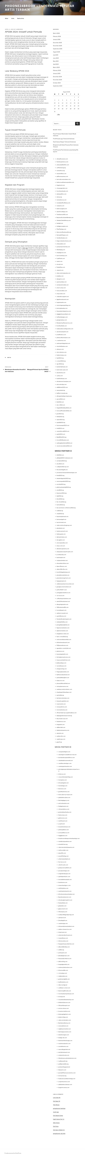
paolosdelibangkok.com (63, 677)
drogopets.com (61, 724)
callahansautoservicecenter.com (65, 584)
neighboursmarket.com (64, 1029)
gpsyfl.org (59, 742)
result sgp (56, 1112)
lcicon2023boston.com (63, 440)
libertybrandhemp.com (64, 1023)
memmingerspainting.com (64, 305)
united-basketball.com (64, 859)
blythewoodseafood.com (63, 674)
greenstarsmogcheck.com (64, 578)
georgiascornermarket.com (64, 586)
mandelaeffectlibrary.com (63, 203)
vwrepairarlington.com (64, 751)
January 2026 (56, 39)
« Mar (58, 114)
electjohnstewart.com (64, 1052)
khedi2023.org (60, 475)
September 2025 (57, 48)
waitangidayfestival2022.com (64, 443)
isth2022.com (60, 455)
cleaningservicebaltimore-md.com (67, 754)
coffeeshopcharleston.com (64, 598)
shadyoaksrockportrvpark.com (65, 551)
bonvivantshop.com (62, 255)
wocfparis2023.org (62, 460)
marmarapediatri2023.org (63, 481)
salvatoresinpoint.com (62, 331)
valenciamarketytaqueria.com (66, 847)
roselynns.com (60, 205)
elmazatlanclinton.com (63, 563)
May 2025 (56, 61)
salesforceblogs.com (62, 211)
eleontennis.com (61, 372)
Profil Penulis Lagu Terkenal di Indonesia (63, 138)
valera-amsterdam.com (64, 1020)
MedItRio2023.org (61, 437)
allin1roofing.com (62, 961)
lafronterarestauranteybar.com (66, 894)
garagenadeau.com (62, 320)
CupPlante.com (61, 258)
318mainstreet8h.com (62, 607)
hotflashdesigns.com (62, 317)
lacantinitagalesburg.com (63, 572)
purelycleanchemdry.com (63, 246)
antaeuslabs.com (61, 243)
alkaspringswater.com (62, 604)
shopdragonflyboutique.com (64, 692)
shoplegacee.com (61, 252)
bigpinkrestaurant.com (63, 299)
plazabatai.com (61, 528)
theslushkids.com (63, 903)
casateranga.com (63, 923)
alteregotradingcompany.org (64, 396)
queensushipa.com (62, 282)
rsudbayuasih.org (62, 1061)
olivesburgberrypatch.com (65, 900)
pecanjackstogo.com (63, 870)
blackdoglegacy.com (63, 800)
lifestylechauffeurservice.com (64, 323)
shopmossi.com (62, 932)
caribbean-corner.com (64, 987)
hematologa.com (62, 785)
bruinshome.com (62, 882)
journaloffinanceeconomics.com (67, 1072)
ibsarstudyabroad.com (62, 516)
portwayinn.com (62, 952)
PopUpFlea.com (61, 267)
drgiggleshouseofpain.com (64, 314)
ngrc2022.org (60, 364)
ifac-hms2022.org (61, 502)
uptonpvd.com (62, 917)
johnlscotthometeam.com (63, 337)
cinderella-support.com (63, 296)
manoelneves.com (61, 200)
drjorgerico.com (61, 279)
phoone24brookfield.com (63, 683)
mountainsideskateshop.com (66, 999)
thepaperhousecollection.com (66, 944)
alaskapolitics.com (61, 194)
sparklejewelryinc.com (64, 876)
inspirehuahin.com (61, 302)
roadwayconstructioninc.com (64, 689)
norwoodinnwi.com (63, 1026)
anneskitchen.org (62, 844)
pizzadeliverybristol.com (63, 575)
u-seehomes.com (61, 340)
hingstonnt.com (61, 185)
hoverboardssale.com (62, 191)
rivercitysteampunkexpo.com (66, 993)
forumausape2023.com (63, 425)
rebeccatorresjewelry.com (63, 273)
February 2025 (57, 70)
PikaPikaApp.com (61, 229)
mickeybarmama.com (62, 686)
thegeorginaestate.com (63, 671)
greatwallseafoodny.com (64, 812)
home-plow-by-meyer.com (65, 794)
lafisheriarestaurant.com (63, 642)
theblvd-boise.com (61, 355)
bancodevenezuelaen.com (64, 179)
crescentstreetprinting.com (65, 777)
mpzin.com (59, 261)
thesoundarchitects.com (64, 958)
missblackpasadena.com (65, 841)
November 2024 (57, 79)
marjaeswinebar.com (62, 560)
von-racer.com (60, 595)
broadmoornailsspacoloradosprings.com (69, 838)
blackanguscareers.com (64, 1031)
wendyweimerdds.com (63, 285)
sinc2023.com (60, 463)
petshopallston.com (63, 829)
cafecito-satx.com (63, 865)
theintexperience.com (62, 161)
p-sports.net (61, 823)
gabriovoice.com (62, 818)
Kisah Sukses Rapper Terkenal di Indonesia (64, 142)
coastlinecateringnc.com (64, 763)
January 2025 (56, 73)
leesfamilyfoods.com (62, 366)
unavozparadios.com (62, 542)
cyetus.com (60, 375)
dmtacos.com (62, 774)
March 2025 (56, 67)
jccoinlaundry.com (61, 554)
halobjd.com (60, 223)
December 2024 (57, 76)
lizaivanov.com (62, 788)
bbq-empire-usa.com (62, 718)
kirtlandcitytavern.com (64, 1002)
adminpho (19, 29)
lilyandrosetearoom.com (64, 897)
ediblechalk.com (61, 727)
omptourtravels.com (63, 1055)
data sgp (25, 248)
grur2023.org (60, 413)
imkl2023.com (60, 428)
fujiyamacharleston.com (63, 627)
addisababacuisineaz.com (65, 1084)
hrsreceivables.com (62, 290)
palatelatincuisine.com (64, 797)
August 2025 (56, 52)
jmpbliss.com (60, 276)
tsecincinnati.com (61, 522)
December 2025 (57, 42)
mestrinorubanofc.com (64, 1043)
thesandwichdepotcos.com (64, 311)
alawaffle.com (62, 853)
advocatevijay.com (62, 384)
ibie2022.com (60, 402)
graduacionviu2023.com (64, 867)
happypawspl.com (61, 581)
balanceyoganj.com (62, 208)
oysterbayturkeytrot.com (64, 891)
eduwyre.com (60, 349)
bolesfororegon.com (63, 1034)
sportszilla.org (60, 695)
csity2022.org (60, 513)
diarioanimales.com (62, 537)
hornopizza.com (62, 780)
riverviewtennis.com (62, 710)
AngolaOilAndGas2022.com (64, 408)
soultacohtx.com (61, 736)
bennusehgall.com (61, 519)
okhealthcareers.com (62, 159)
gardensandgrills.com (64, 979)
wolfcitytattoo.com (63, 888)
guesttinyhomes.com (63, 791)
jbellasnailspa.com (61, 663)
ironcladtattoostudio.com (65, 879)
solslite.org (61, 949)
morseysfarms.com (62, 707)
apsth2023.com (61, 434)
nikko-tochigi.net (62, 985)
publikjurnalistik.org (63, 1064)
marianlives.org (61, 170)
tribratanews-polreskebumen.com (67, 1058)
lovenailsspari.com (61, 610)
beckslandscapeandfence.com (66, 757)
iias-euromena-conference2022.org (66, 507)
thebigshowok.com (63, 806)
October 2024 (57, 83)
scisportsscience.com (64, 1081)
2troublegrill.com (62, 920)
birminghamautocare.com (63, 657)
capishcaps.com (61, 739)
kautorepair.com (61, 557)
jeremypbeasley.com (62, 308)
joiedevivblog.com (63, 1017)
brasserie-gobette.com (63, 701)
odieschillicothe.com (62, 569)
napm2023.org (60, 419)
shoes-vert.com (61, 545)
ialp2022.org (60, 496)
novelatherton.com (63, 1046)
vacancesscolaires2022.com (64, 446)
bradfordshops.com (62, 378)
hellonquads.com (61, 534)
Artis (12, 18)
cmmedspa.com (62, 973)
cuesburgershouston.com (65, 766)
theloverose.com (62, 815)
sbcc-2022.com (61, 405)
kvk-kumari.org (62, 1075)
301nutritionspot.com (64, 1005)
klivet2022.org (60, 499)
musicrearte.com (61, 704)
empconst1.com (61, 293)
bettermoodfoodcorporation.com (65, 182)
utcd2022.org (60, 490)
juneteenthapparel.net (64, 1067)
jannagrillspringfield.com (63, 625)
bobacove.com (60, 680)
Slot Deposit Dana (58, 1115)
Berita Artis (20, 18)
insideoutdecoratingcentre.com (65, 328)
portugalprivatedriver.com (63, 592)
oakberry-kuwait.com (62, 613)
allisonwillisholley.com (64, 947)
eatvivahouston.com (63, 803)
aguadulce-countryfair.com (64, 648)
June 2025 (56, 58)
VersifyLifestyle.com (62, 238)
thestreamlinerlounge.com (65, 1040)
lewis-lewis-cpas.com (62, 369)
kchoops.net (61, 996)
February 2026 (57, 36)
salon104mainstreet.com (63, 601)
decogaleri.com (61, 540)
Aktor (6, 18)
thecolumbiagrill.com (62, 469)
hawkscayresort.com (62, 531)
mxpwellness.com (63, 938)
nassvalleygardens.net (64, 1049)
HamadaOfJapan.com (62, 235)
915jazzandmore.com (62, 645)
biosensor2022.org (61, 493)
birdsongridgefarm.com (64, 1014)
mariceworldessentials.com (64, 639)
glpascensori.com (63, 908)
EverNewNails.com (62, 325)
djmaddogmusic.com (63, 955)
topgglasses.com (62, 835)
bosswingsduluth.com (62, 654)
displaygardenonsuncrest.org (64, 715)
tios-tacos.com (62, 862)
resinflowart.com (62, 821)
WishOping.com (61, 249)
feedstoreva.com (61, 721)
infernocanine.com (63, 941)
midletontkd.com (62, 976)
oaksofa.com (60, 733)
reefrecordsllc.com (63, 850)
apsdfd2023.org (61, 422)
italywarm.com (62, 1070)
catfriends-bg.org (61, 167)
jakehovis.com (60, 651)
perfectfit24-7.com (62, 589)
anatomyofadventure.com (65, 967)
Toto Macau (56, 1105)
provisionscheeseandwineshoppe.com (67, 472)
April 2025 (56, 64)
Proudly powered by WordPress (12, 1153)
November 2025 (57, 45)
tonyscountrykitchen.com (63, 660)
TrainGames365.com (62, 214)
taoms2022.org (61, 504)
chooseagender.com (62, 188)
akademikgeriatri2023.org (63, 478)
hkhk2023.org (60, 416)
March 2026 (56, 33)
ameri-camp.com (61, 287)
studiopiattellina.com (62, 622)
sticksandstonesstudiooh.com (66, 926)
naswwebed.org (61, 390)
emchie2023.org (61, 484)
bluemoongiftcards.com (64, 990)
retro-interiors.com (61, 352)
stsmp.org (59, 197)
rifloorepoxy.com (62, 911)
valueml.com (60, 270)
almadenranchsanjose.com (64, 381)
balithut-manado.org (62, 393)
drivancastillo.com (63, 970)
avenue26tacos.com (63, 832)
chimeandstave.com (63, 809)
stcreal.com (60, 264)
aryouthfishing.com (63, 856)
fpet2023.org (60, 358)
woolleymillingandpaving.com (66, 914)
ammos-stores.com (63, 1008)
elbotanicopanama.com (63, 548)
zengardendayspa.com (64, 873)
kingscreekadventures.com (64, 241)
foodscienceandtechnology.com (66, 1078)
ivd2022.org (60, 510)
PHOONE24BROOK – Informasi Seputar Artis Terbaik (39, 8)
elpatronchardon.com (62, 630)
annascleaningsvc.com (64, 885)
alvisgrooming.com (62, 668)
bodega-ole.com (62, 1037)
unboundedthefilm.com (63, 164)
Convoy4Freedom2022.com (64, 410)
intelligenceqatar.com (62, 226)
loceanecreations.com (64, 1011)
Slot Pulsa (55, 1126)
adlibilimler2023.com (62, 387)
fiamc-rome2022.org (62, 636)
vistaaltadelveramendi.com (65, 760)
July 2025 (55, 55)
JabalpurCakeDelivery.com (64, 220)
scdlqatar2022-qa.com (63, 466)
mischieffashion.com (62, 346)
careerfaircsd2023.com (63, 431)
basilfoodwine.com (63, 982)
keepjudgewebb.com (63, 964)
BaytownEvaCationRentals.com (65, 217)
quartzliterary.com (61, 616)
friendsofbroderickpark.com (64, 619)
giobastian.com (62, 905)
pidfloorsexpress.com (62, 176)
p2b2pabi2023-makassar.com (65, 458)
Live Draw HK (56, 1097)
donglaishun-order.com (63, 633)
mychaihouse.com (61, 666)
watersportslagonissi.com (63, 343)
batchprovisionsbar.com (63, 698)
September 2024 (57, 86)
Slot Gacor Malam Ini (59, 1130)
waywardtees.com (61, 173)
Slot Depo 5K (56, 1101)
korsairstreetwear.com (64, 826)
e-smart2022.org (61, 361)
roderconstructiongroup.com (64, 525)
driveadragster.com (63, 782)
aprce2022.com (61, 399)
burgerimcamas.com (63, 1087)
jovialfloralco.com (61, 334)
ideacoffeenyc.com (62, 566)
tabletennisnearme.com (63, 730)
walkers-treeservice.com (65, 929)
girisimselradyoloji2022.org (64, 487)
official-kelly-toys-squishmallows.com (67, 712)
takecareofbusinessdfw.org (64, 232)
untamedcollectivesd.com (65, 935)
